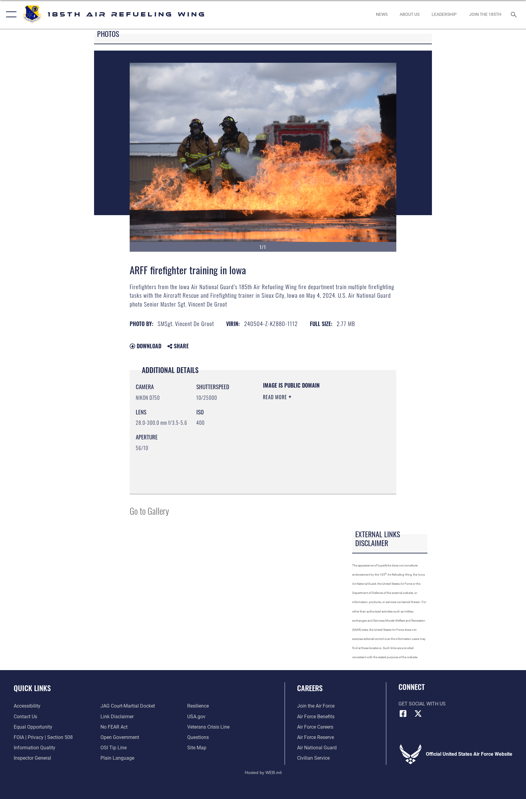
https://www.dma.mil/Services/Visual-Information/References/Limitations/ (300, 457)
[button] (10, 14)
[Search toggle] (514, 14)
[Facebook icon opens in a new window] (403, 713)
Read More (276, 397)
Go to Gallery (149, 510)
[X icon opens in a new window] (418, 713)
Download (148, 346)
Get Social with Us (422, 704)
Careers (310, 687)
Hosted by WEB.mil (263, 772)
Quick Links (32, 687)
